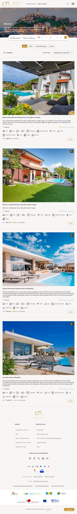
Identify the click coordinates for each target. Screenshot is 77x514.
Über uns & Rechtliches (22, 438)
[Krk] (49, 493)
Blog (38, 447)
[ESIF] (55, 501)
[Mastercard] (49, 466)
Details (71, 139)
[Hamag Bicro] (28, 501)
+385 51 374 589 (49, 476)
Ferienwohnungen (41, 46)
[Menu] (73, 4)
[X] (38, 458)
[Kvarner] (61, 493)
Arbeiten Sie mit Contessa (23, 442)
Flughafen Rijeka (41, 442)
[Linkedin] (43, 458)
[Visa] (44, 466)
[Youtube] (47, 458)
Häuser (52, 46)
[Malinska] (32, 493)
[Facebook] (34, 458)
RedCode (49, 509)
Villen (30, 46)
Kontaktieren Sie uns (22, 430)
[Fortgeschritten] (61, 37)
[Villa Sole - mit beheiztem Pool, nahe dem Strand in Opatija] (71, 152)
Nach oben (70, 509)
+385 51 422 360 (42, 4)
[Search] (68, 4)
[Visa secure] (42, 471)
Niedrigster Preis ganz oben (61, 52)
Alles (24, 46)
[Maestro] (41, 466)
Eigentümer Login (21, 447)
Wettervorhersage (42, 434)
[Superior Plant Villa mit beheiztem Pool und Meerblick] (71, 236)
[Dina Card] (28, 466)
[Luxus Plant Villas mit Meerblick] (71, 325)
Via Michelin (40, 430)
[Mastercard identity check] (35, 471)
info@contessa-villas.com (40, 481)
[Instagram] (30, 458)
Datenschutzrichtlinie (57, 486)
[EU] (45, 501)
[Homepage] (11, 4)
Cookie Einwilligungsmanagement (22, 486)
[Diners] (33, 466)
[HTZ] (14, 493)
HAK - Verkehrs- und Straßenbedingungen (49, 438)
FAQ (17, 434)
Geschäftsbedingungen (42, 486)
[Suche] (65, 37)
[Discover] (36, 466)
